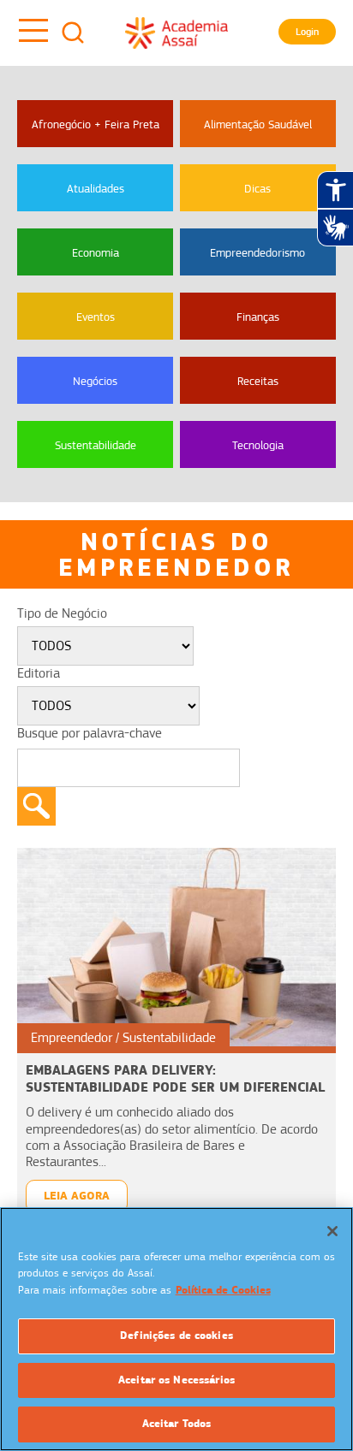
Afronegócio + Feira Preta (95, 124)
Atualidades (95, 188)
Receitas (257, 381)
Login (307, 32)
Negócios (95, 381)
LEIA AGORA (77, 1195)
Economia (95, 252)
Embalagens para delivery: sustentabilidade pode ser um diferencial (175, 1078)
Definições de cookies (176, 1335)
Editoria (38, 673)
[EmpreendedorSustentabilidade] (176, 946)
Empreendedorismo (257, 252)
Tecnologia (258, 445)
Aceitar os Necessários (176, 1380)
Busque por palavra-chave (89, 733)
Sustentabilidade (95, 445)
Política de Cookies (223, 1290)
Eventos (95, 316)
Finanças (257, 316)
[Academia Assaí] (176, 32)
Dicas (257, 188)
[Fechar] (332, 1231)
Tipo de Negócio (62, 613)
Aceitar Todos (177, 1423)
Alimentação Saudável (258, 124)
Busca (73, 32)
